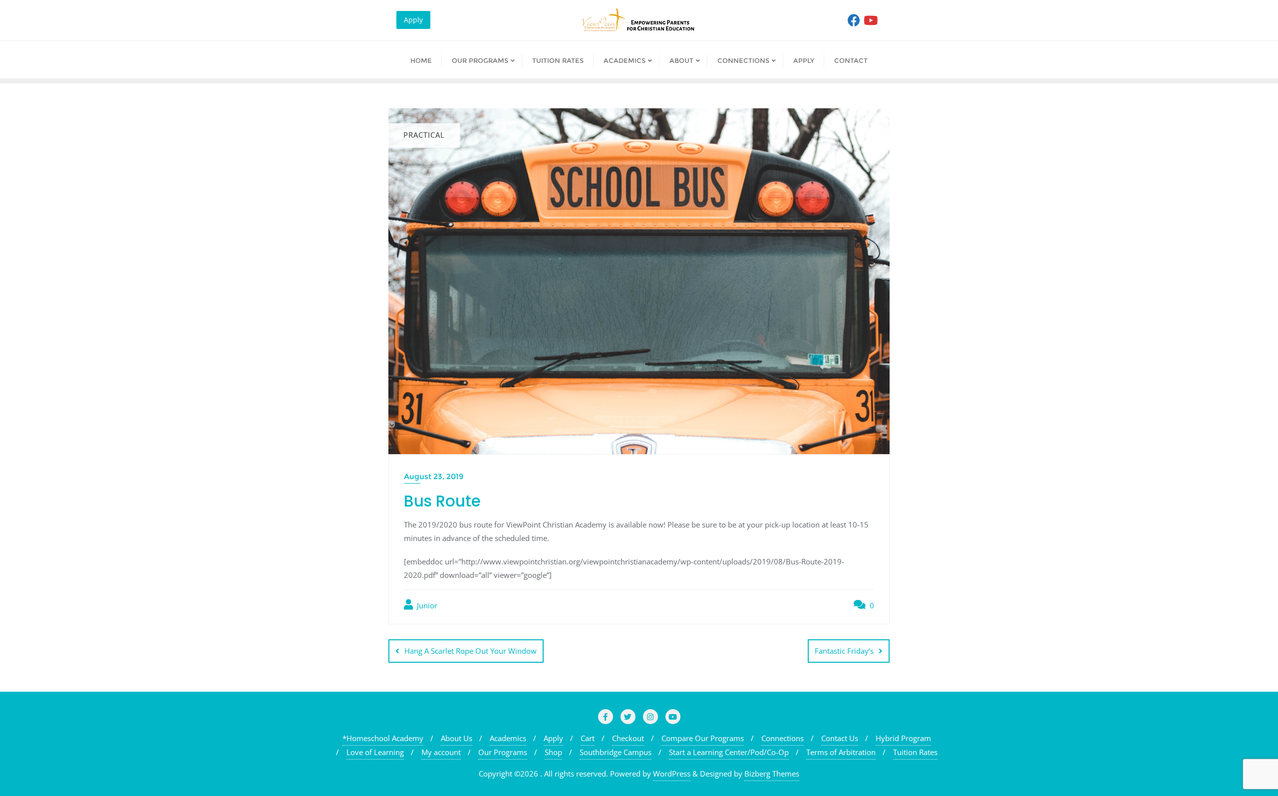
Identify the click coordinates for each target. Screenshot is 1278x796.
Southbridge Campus (615, 752)
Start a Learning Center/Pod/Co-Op (729, 752)
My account (441, 752)
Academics (508, 738)
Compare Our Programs (702, 738)
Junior (426, 605)
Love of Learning (375, 752)
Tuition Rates (915, 752)
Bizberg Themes (771, 774)
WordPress (671, 774)
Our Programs (502, 752)
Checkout (628, 738)
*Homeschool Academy (382, 738)
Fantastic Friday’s (844, 651)
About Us (456, 738)
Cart (588, 738)
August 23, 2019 (433, 476)
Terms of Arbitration (841, 752)
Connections (782, 738)
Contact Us (839, 738)
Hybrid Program (903, 738)
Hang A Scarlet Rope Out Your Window (470, 651)
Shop (553, 752)
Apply (413, 19)
